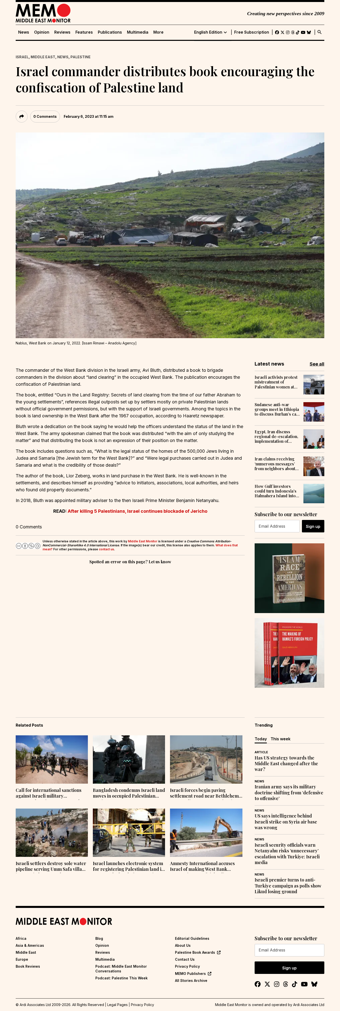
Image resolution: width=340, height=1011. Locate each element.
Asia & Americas (30, 945)
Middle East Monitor (142, 541)
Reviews (62, 32)
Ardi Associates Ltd (308, 1005)
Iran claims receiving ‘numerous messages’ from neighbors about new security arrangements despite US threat (275, 463)
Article (261, 752)
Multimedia (137, 32)
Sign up (313, 526)
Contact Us (185, 959)
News (23, 32)
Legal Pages (117, 1005)
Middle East (43, 57)
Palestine (80, 57)
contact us (106, 549)
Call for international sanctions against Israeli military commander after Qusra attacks (49, 793)
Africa (21, 938)
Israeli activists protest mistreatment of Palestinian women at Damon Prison (276, 382)
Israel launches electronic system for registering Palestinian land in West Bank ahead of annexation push (128, 867)
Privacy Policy (187, 966)
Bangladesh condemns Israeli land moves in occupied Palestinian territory (129, 793)
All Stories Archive (191, 980)
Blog (99, 938)
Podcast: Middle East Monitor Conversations (121, 968)
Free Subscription (251, 32)
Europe (22, 959)
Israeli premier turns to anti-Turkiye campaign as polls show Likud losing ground (288, 885)
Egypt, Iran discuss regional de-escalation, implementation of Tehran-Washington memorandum (276, 436)
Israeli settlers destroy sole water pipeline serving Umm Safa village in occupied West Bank (51, 867)
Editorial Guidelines (192, 938)
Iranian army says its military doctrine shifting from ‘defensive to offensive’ (289, 792)
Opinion (41, 32)
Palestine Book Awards (195, 952)
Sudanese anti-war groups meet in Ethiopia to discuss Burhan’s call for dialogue (277, 409)
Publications (110, 32)
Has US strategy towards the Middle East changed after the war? (286, 763)
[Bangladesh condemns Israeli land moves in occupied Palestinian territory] (129, 759)
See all (317, 364)
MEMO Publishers (190, 973)
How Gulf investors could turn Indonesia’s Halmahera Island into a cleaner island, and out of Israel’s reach (277, 491)
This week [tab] (280, 738)
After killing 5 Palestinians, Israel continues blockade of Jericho (137, 511)
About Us (183, 945)
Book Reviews (28, 966)
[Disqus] (130, 633)
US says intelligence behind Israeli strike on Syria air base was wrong (286, 821)
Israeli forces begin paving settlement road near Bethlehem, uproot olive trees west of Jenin (205, 793)
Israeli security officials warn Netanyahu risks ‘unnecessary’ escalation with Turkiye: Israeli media (287, 853)
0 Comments (45, 116)
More (158, 32)
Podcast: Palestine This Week (121, 978)
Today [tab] (261, 738)
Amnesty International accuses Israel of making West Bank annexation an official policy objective (202, 867)
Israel (22, 57)
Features (84, 32)
